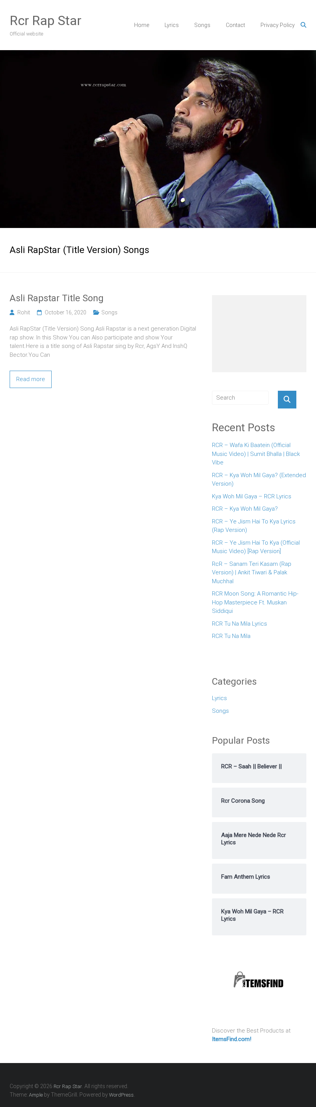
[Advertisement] (259, 333)
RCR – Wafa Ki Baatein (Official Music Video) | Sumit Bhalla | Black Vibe (256, 454)
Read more (30, 379)
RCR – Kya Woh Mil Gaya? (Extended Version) (259, 480)
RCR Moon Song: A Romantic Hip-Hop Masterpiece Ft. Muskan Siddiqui (255, 602)
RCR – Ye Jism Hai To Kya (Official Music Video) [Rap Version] (256, 547)
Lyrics (172, 25)
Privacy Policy (278, 25)
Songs (202, 25)
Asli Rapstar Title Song (57, 298)
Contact (235, 25)
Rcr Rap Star (45, 20)
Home (141, 25)
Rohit (23, 312)
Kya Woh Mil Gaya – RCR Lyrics (251, 496)
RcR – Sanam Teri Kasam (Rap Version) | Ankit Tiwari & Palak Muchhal (251, 572)
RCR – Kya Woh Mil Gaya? (245, 508)
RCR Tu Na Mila (231, 636)
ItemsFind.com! (231, 1039)
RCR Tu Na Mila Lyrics (239, 623)
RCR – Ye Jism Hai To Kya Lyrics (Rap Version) (254, 526)
